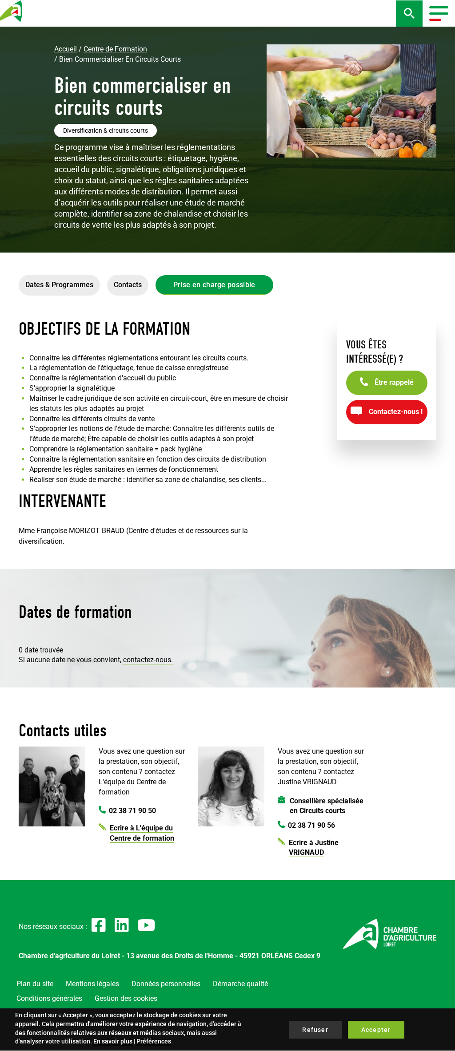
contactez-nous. (148, 660)
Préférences (153, 1041)
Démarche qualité (240, 984)
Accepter (376, 1029)
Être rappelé (394, 382)
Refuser (315, 1029)
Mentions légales (92, 984)
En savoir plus (112, 1041)
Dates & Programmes (59, 285)
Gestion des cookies (126, 998)
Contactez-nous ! (396, 411)
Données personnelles (166, 984)
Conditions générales (49, 998)
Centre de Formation (115, 49)
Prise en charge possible (214, 285)
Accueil (65, 49)
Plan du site (34, 984)
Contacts (128, 285)
